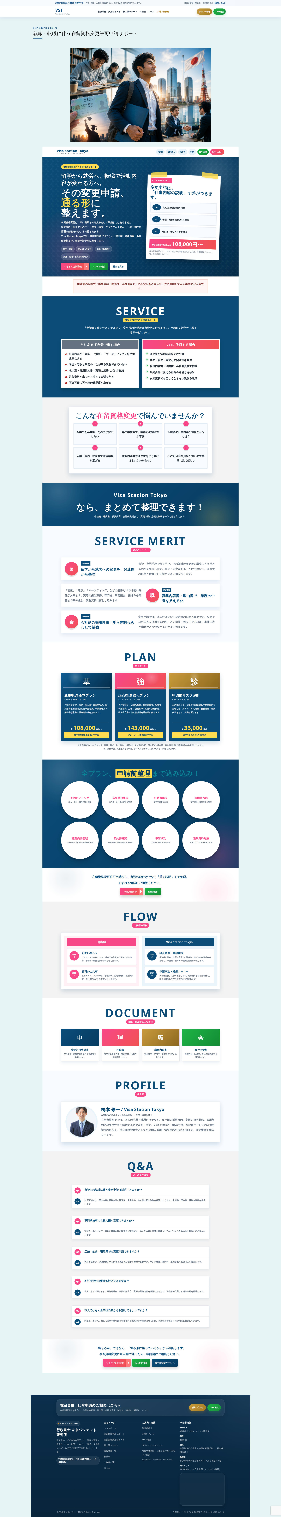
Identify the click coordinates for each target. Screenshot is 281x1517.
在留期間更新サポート (114, 1433)
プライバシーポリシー (152, 1445)
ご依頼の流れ (208, 3)
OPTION (171, 152)
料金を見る (118, 266)
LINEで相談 (99, 266)
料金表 (198, 3)
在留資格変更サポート (114, 1439)
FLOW (182, 152)
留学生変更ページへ (165, 1362)
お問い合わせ (220, 3)
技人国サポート (130, 11)
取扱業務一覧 (110, 1451)
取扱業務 (102, 11)
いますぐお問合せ (73, 266)
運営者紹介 (147, 1428)
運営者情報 (188, 3)
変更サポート (114, 11)
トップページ (110, 1428)
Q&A (192, 152)
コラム (151, 11)
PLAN (160, 152)
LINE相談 (219, 11)
